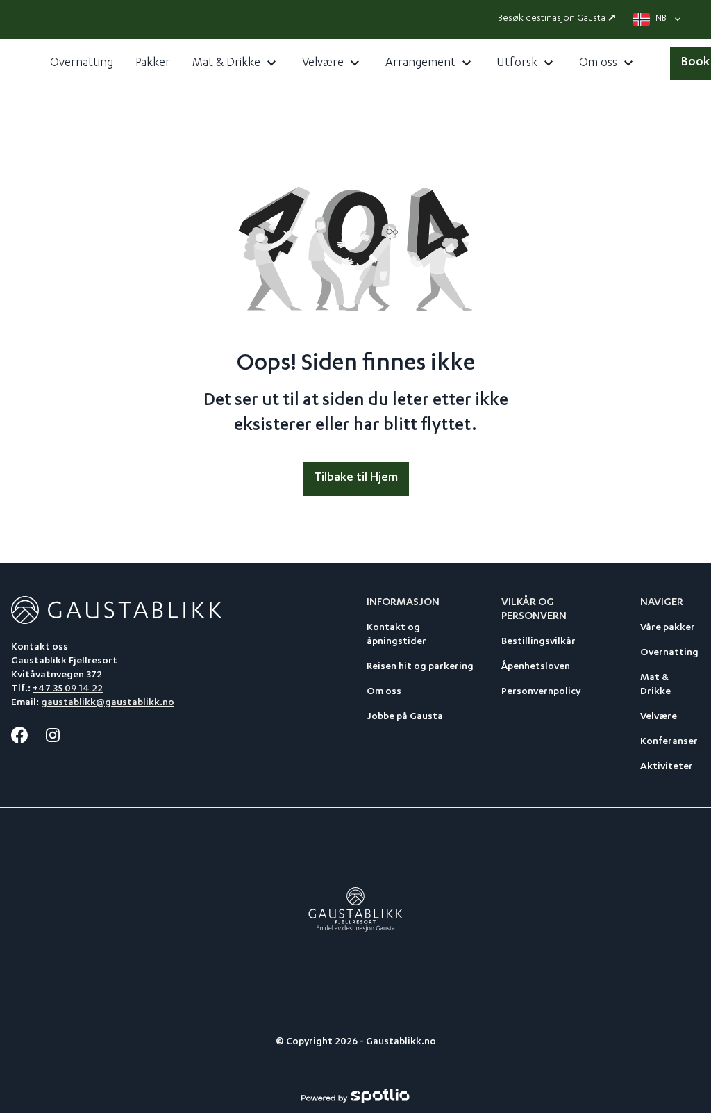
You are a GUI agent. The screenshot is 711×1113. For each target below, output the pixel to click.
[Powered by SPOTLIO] (355, 1096)
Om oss (384, 692)
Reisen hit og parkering (420, 667)
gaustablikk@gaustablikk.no (107, 703)
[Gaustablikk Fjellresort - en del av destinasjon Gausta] (355, 910)
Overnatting (669, 653)
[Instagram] (52, 735)
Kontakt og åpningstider (396, 635)
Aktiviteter (666, 767)
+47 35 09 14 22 (68, 689)
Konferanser (669, 742)
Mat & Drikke (655, 685)
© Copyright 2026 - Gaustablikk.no (356, 1042)
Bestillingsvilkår (538, 642)
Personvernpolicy (540, 692)
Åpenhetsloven (535, 667)
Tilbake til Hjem (356, 478)
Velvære (658, 717)
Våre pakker (667, 628)
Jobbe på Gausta (405, 717)
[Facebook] (19, 735)
